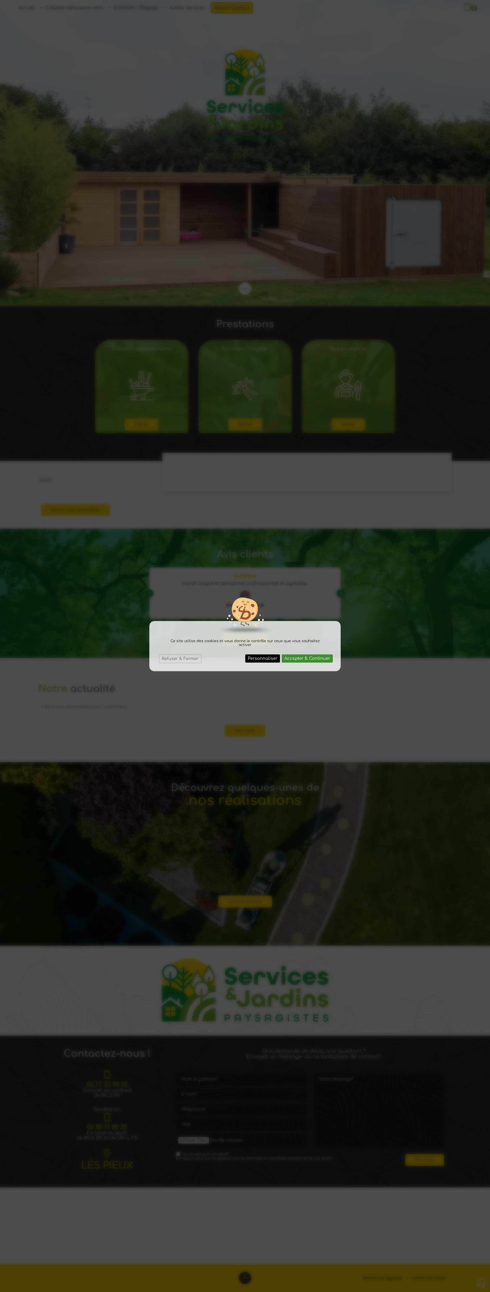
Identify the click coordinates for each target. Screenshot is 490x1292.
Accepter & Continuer (307, 658)
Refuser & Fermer (180, 658)
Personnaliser (262, 658)
